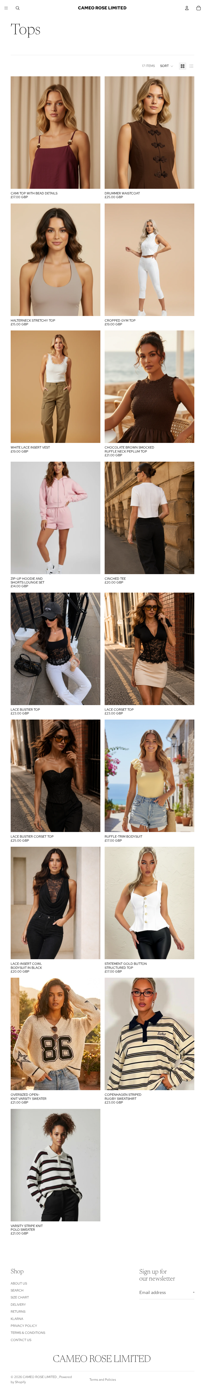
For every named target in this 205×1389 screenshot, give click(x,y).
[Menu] (6, 8)
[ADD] (92, 180)
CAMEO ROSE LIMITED (40, 1377)
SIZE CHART (20, 1297)
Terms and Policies (102, 1379)
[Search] (17, 8)
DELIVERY (18, 1305)
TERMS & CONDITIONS (28, 1333)
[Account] (187, 8)
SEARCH (17, 1290)
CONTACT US (21, 1340)
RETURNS (18, 1311)
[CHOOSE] (92, 308)
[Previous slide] (19, 260)
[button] (167, 66)
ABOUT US (19, 1283)
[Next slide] (92, 260)
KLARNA (17, 1319)
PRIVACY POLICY (24, 1326)
